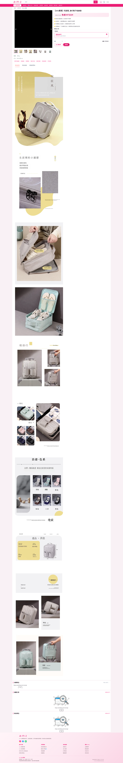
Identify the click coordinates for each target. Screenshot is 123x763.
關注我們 (55, 5)
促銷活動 (51, 5)
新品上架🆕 (24, 8)
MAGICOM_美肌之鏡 (23, 750)
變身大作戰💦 (44, 748)
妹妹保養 (46, 5)
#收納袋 (22, 61)
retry (20, 687)
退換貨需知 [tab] (32, 65)
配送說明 (87, 748)
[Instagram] (20, 741)
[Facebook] (23, 741)
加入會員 (65, 748)
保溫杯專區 (36, 5)
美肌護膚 (43, 750)
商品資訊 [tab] (17, 65)
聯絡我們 (60, 5)
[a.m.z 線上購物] (17, 2)
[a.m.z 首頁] (23, 736)
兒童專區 (41, 5)
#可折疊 (49, 61)
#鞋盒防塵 (44, 61)
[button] (100, 2)
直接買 (66, 44)
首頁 (15, 8)
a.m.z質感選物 (22, 748)
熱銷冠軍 (24, 5)
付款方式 (87, 750)
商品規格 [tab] (24, 65)
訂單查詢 (65, 750)
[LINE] (26, 741)
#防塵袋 (27, 61)
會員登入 (65, 746)
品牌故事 (87, 746)
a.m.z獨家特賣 (22, 746)
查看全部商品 (21, 752)
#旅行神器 (38, 61)
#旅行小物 (33, 61)
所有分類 (87, 752)
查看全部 (107, 692)
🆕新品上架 (30, 5)
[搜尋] (96, 2)
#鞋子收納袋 (17, 61)
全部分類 (19, 8)
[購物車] (104, 2)
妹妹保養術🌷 (44, 746)
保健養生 (43, 752)
